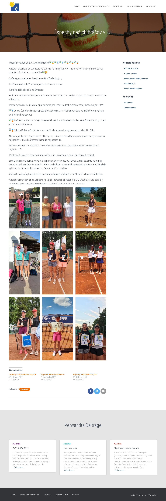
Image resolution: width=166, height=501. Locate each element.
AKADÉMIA (118, 6)
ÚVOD (76, 6)
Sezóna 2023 (129, 84)
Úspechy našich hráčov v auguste (22, 374)
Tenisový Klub (130, 108)
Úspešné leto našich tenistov (53, 374)
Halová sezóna (130, 74)
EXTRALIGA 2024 (131, 69)
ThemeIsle (152, 495)
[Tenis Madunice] (14, 6)
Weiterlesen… (19, 467)
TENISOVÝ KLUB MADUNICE (96, 6)
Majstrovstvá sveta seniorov (136, 79)
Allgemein (24, 389)
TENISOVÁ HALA (134, 6)
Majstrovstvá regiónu (133, 89)
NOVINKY (150, 6)
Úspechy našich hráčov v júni (84, 374)
